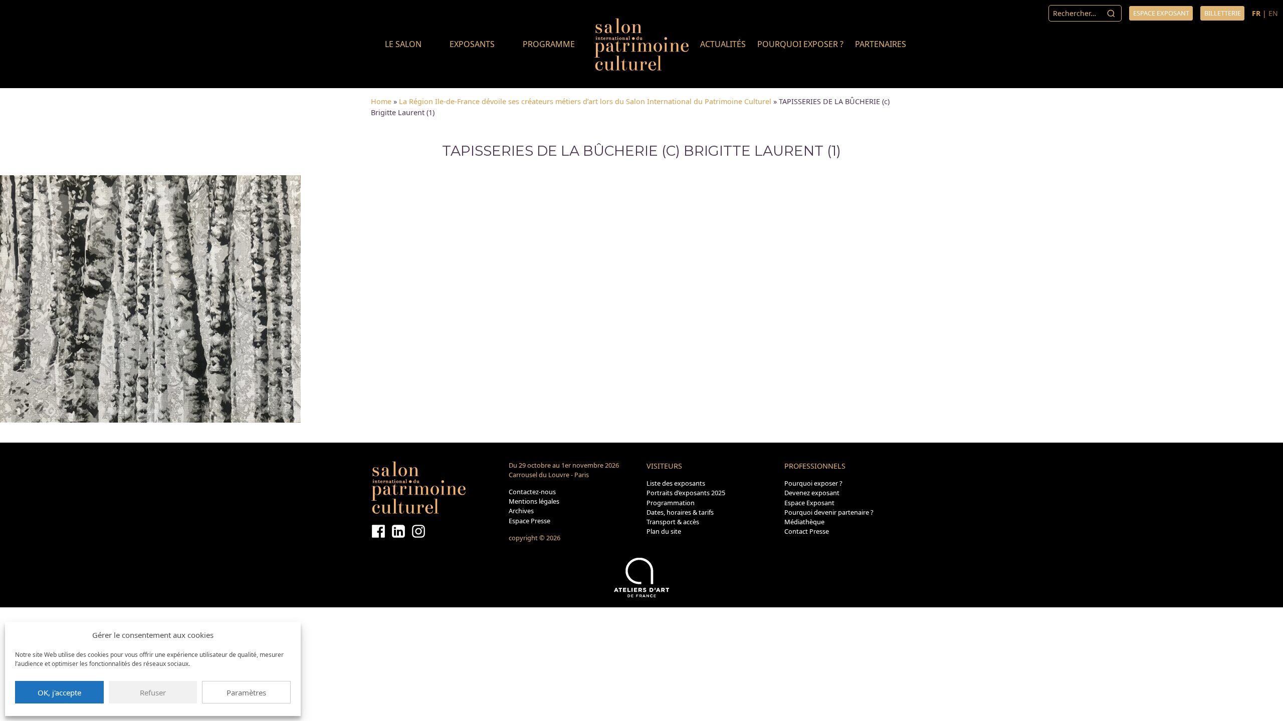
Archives (521, 510)
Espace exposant (1161, 13)
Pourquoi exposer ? (800, 44)
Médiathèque (804, 521)
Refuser (153, 692)
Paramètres (246, 692)
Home (381, 101)
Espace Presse (529, 520)
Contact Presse (806, 531)
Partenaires (880, 44)
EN (1273, 13)
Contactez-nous (532, 491)
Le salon (403, 44)
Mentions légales (534, 501)
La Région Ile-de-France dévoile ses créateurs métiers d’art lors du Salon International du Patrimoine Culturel (585, 101)
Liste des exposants (676, 483)
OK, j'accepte (59, 692)
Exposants (472, 44)
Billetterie (1222, 13)
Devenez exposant (811, 492)
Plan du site (664, 531)
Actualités (723, 44)
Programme (549, 44)
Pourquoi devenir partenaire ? (829, 512)
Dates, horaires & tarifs (680, 512)
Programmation (671, 502)
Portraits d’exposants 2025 (686, 492)
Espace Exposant (809, 502)
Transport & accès (673, 521)
